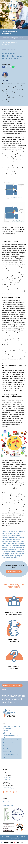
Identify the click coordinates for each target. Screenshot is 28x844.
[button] (14, 18)
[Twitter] (16, 792)
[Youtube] (7, 792)
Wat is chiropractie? (8, 728)
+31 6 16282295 (7, 787)
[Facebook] (10, 792)
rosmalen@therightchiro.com (10, 789)
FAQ (4, 737)
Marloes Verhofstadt (15, 838)
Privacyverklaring (7, 801)
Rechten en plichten (8, 805)
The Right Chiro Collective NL (10, 735)
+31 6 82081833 (7, 777)
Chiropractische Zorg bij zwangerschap (9, 32)
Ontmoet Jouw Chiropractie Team (11, 726)
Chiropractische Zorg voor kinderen (12, 38)
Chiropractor (6, 733)
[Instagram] (13, 792)
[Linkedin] (3, 792)
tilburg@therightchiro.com (9, 779)
